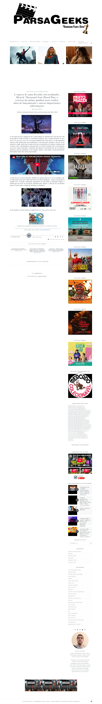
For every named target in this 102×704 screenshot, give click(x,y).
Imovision (70, 557)
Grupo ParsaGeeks (74, 701)
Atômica (70, 578)
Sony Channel (72, 615)
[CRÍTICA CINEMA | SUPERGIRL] (51, 55)
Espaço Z (70, 553)
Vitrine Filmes (72, 562)
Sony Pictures (72, 617)
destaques (81, 408)
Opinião (71, 432)
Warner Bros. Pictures (74, 624)
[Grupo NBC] (51, 690)
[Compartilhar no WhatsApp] (62, 236)
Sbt (69, 611)
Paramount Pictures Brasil (75, 602)
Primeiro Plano (72, 606)
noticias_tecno (83, 430)
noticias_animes (60, 239)
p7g (76, 432)
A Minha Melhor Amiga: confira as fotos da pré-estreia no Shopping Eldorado (85, 522)
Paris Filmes (71, 604)
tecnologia (84, 437)
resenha (81, 432)
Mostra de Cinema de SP (74, 598)
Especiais (63, 41)
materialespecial (73, 413)
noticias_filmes (84, 420)
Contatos (81, 41)
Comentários (37, 109)
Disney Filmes (72, 587)
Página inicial (14, 41)
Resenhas (46, 41)
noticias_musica (86, 425)
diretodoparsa (80, 411)
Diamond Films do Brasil (74, 551)
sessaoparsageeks (74, 437)
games (88, 411)
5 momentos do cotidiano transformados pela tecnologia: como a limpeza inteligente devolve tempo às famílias (85, 493)
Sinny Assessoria (72, 613)
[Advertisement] (51, 75)
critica (71, 406)
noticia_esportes (84, 413)
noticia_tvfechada (82, 415)
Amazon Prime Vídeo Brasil (75, 574)
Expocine (70, 589)
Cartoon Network (73, 585)
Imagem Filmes (72, 555)
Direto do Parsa (35, 41)
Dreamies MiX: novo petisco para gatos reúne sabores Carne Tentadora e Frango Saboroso (85, 532)
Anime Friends (72, 576)
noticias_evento (73, 420)
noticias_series (73, 427)
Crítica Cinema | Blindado (85, 509)
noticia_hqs (72, 415)
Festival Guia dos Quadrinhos (76, 591)
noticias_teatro (73, 430)
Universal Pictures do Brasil (76, 619)
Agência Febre (72, 572)
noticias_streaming (84, 427)
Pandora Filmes (72, 560)
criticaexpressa (79, 406)
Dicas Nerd (71, 41)
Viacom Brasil (72, 622)
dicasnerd (72, 411)
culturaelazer (73, 408)
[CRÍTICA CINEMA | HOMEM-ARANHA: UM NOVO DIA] (23, 55)
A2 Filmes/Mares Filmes (74, 569)
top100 (71, 439)
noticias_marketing (74, 425)
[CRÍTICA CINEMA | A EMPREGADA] (79, 55)
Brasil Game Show (73, 580)
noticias (52, 239)
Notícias (54, 41)
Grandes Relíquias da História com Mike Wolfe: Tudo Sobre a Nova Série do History (85, 501)
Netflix (70, 600)
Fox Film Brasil (72, 593)
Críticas (24, 41)
